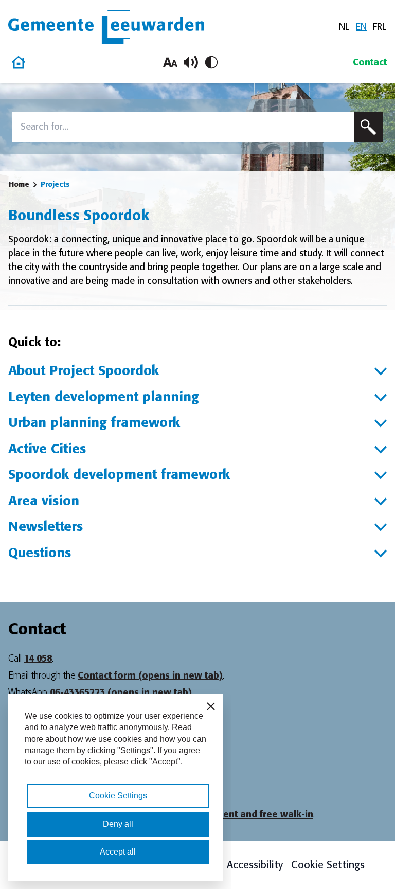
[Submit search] (368, 127)
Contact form (150, 675)
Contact (370, 62)
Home (19, 184)
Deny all (118, 824)
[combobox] (183, 127)
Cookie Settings (328, 865)
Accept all (118, 851)
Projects (55, 184)
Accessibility (255, 865)
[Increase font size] (170, 62)
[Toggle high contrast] (211, 62)
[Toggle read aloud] (191, 62)
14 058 (38, 658)
